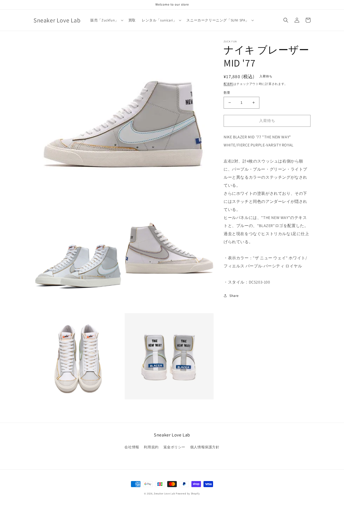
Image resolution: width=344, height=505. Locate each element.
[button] (106, 20)
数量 (227, 92)
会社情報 (131, 447)
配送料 (228, 84)
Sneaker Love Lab (164, 493)
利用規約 (151, 447)
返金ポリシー (174, 447)
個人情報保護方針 (205, 447)
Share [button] (234, 295)
